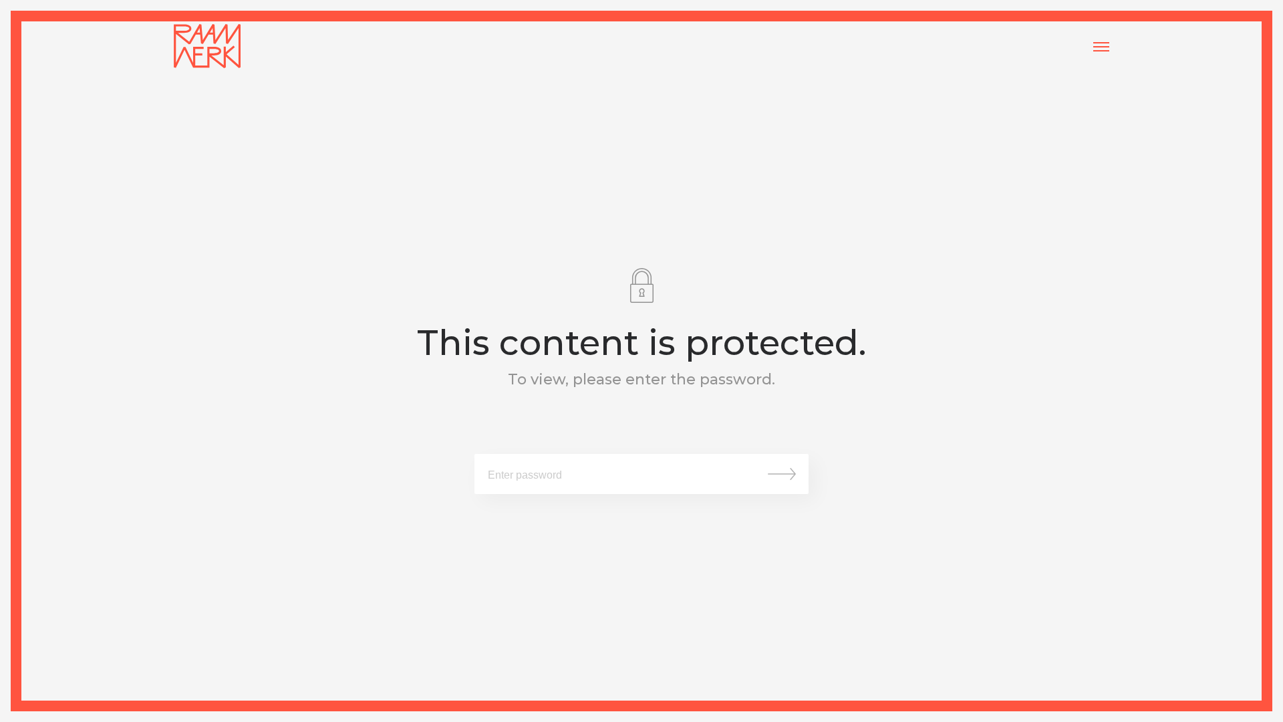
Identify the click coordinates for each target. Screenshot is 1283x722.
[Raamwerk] (207, 47)
